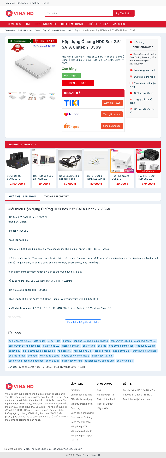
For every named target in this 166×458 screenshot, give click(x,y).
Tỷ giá (26, 448)
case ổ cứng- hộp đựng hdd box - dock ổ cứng (34, 360)
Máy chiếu (119, 24)
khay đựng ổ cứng (49, 355)
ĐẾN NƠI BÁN (78, 83)
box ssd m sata (17, 355)
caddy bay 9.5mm (72, 360)
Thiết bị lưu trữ (98, 24)
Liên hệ (45, 3)
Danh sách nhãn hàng (82, 412)
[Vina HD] (21, 386)
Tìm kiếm (125, 13)
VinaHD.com (82, 455)
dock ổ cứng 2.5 (71, 345)
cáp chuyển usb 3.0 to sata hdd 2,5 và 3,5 (133, 340)
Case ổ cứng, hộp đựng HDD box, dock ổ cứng (56, 30)
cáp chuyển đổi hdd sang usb (24, 345)
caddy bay (14, 350)
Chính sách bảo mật (81, 394)
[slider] (12, 96)
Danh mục (23, 3)
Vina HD (95, 455)
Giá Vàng (57, 448)
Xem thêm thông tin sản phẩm (83, 322)
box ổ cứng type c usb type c (39, 350)
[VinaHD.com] (19, 13)
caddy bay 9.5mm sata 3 (75, 355)
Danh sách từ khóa (81, 421)
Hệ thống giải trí (45, 24)
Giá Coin (77, 448)
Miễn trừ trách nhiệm (82, 403)
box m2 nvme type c (20, 340)
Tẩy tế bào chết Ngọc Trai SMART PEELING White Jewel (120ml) (51, 366)
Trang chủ (10, 3)
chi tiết (56, 196)
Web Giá (67, 448)
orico (50, 340)
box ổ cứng (89, 345)
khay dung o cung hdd (144, 350)
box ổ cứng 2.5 (125, 360)
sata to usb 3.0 (51, 345)
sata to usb (39, 340)
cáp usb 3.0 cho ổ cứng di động (91, 340)
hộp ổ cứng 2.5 (121, 350)
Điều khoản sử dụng (81, 399)
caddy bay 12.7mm (102, 355)
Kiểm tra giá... (71, 75)
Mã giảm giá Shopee (81, 435)
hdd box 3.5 (64, 350)
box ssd (102, 345)
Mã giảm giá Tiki (79, 426)
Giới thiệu (35, 3)
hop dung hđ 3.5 (83, 350)
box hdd (32, 355)
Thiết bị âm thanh (72, 24)
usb (58, 340)
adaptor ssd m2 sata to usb (99, 360)
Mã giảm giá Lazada (81, 431)
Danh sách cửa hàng (82, 417)
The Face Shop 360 (40, 448)
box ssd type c (102, 350)
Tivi (28, 24)
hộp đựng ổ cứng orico (121, 345)
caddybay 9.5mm (145, 345)
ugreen (67, 340)
